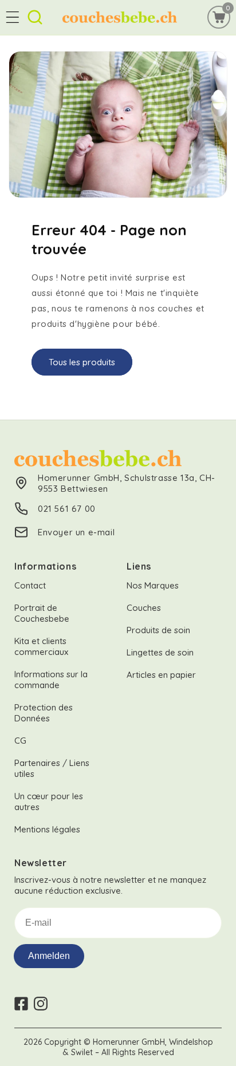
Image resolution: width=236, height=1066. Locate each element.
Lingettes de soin (160, 652)
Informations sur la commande (51, 679)
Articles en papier (161, 674)
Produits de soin (158, 630)
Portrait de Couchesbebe (41, 613)
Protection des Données (43, 713)
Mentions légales (47, 829)
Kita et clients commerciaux (41, 646)
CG (20, 740)
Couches (144, 607)
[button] (12, 17)
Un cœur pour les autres (48, 801)
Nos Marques (153, 585)
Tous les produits (82, 362)
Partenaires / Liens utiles (51, 768)
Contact (30, 585)
